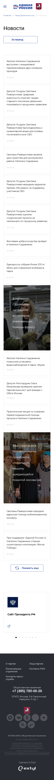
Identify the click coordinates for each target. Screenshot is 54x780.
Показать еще (30, 568)
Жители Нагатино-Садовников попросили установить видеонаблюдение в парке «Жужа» (26, 361)
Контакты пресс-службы (15, 678)
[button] (16, 637)
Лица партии (36, 663)
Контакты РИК (37, 668)
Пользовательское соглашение (27, 743)
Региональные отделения (13, 670)
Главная (7, 15)
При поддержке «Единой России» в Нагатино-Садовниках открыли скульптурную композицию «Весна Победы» (26, 543)
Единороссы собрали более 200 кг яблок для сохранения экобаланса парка (26, 267)
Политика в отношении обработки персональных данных (27, 749)
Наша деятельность (24, 15)
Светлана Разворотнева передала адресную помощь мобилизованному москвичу (27, 514)
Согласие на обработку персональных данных (27, 753)
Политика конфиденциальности (27, 746)
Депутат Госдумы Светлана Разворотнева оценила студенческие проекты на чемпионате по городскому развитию (27, 216)
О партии (11, 663)
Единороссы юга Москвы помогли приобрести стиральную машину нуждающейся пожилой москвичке (27, 463)
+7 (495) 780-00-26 (27, 691)
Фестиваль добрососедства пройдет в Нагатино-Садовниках (27, 243)
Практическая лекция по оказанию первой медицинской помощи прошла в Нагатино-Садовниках (26, 415)
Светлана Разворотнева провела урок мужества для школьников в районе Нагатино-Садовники (25, 158)
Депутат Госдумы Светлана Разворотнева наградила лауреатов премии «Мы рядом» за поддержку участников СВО (26, 186)
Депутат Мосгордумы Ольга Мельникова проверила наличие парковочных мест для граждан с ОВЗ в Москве (24, 388)
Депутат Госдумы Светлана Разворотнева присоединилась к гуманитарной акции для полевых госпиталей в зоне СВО (25, 129)
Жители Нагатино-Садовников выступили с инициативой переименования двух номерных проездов (24, 66)
